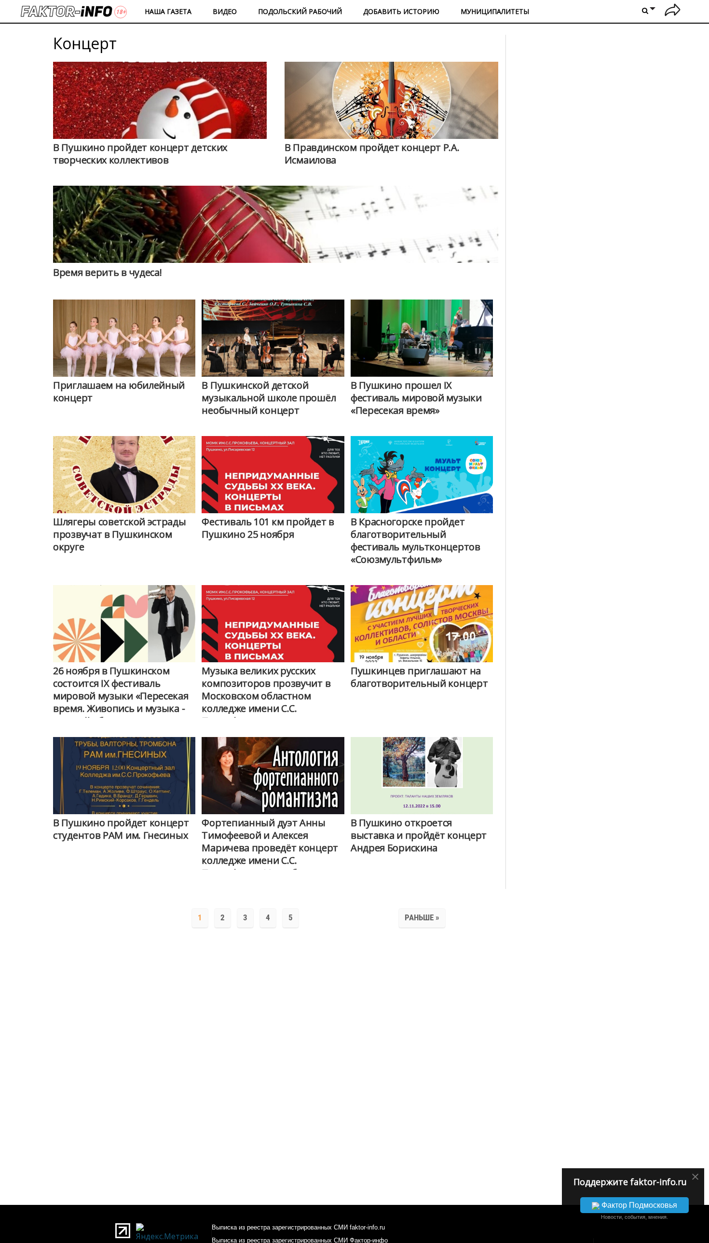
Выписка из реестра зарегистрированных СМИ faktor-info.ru (298, 1227)
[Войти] (673, 11)
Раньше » (422, 917)
